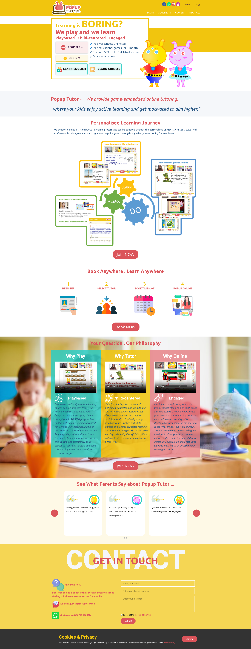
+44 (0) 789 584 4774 (81, 615)
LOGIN (150, 12)
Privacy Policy (169, 642)
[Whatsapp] (169, 4)
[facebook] (164, 4)
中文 (198, 4)
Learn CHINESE (108, 69)
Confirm (189, 638)
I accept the (137, 614)
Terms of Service (143, 614)
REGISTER (74, 47)
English (187, 4)
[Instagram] (178, 4)
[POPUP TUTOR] (66, 8)
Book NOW (126, 327)
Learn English (74, 69)
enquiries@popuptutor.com (81, 604)
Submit (128, 620)
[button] (54, 513)
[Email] (173, 4)
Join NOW (125, 254)
